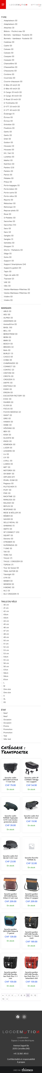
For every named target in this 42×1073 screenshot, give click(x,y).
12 (35, 995)
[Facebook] (18, 1017)
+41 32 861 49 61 (21, 1053)
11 (31, 995)
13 (3, 999)
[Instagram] (24, 1017)
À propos (21, 1062)
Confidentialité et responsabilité (21, 1059)
